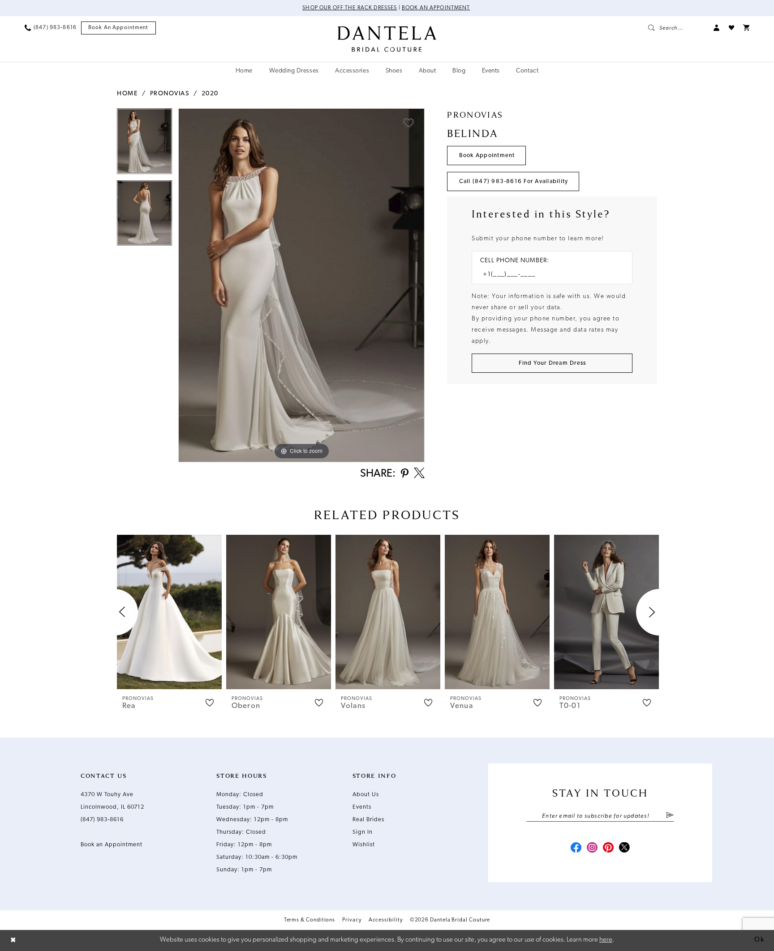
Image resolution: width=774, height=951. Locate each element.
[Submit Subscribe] (670, 816)
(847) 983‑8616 (102, 820)
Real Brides (368, 820)
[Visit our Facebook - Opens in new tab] (576, 848)
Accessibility (386, 920)
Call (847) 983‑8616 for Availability (513, 181)
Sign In (363, 832)
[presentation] (169, 612)
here (605, 940)
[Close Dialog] (13, 940)
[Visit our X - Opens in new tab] (624, 848)
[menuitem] (50, 27)
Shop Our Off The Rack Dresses (349, 8)
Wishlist (364, 845)
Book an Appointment (436, 8)
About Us (366, 794)
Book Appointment (487, 155)
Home (127, 93)
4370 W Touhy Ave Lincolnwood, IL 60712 (112, 801)
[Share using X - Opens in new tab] (419, 474)
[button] (716, 27)
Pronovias (169, 93)
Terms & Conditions (309, 920)
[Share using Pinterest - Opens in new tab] (404, 474)
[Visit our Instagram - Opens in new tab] (592, 848)
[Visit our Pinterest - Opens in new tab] (608, 848)
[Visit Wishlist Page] (731, 27)
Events (362, 807)
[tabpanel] (144, 144)
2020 (210, 93)
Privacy (351, 920)
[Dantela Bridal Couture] (387, 38)
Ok (759, 940)
